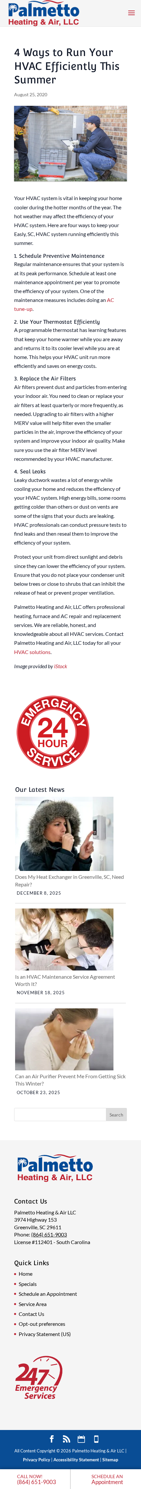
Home (25, 1273)
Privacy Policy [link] (36, 1459)
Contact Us (31, 1314)
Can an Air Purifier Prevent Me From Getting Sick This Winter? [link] (70, 1080)
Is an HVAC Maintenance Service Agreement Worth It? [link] (65, 980)
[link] (35, 1479)
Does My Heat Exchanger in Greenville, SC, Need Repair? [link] (69, 880)
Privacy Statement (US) (45, 1334)
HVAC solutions (32, 652)
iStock (60, 666)
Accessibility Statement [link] (76, 1459)
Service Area (33, 1304)
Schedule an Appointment (48, 1294)
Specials (28, 1284)
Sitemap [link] (110, 1459)
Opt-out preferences (42, 1324)
